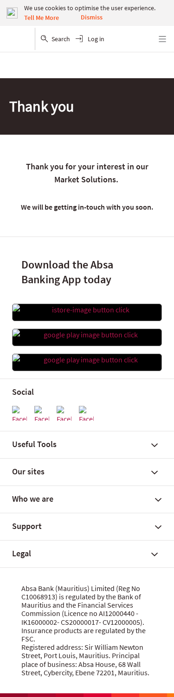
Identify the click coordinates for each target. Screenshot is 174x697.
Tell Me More (41, 17)
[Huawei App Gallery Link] (87, 359)
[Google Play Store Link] (87, 334)
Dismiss (92, 17)
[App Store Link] (87, 309)
